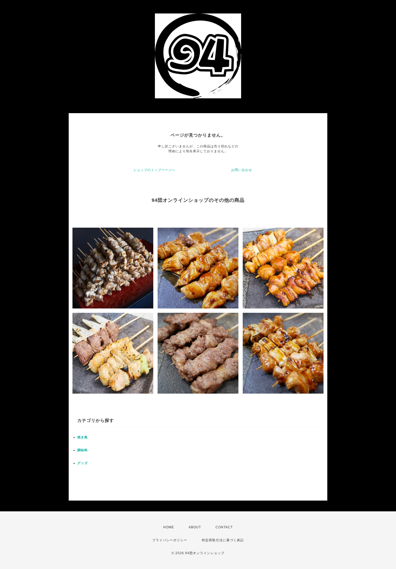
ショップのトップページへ (154, 170)
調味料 (82, 450)
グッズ (82, 463)
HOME (168, 527)
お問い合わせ (241, 170)
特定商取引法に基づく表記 (223, 540)
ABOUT (195, 527)
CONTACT (224, 527)
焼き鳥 (82, 437)
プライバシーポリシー (169, 540)
